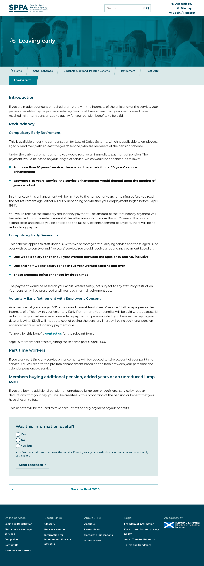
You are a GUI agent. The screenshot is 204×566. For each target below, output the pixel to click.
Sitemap (186, 8)
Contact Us (11, 545)
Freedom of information (139, 524)
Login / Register (184, 12)
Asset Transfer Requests (139, 539)
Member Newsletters (17, 550)
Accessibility (183, 4)
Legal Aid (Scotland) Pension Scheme (87, 71)
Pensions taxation (55, 529)
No (23, 440)
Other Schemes (43, 71)
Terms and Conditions (137, 545)
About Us (90, 524)
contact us (53, 333)
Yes (23, 434)
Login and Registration (18, 524)
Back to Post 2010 (85, 489)
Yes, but (26, 445)
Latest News (92, 529)
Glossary (49, 524)
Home (18, 71)
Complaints (11, 539)
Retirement (128, 71)
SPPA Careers (92, 540)
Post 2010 (153, 71)
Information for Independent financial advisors (57, 539)
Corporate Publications (98, 535)
